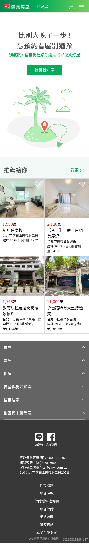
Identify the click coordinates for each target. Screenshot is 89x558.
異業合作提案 (46, 532)
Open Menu (81, 6)
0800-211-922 (57, 457)
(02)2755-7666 (46, 462)
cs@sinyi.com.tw (54, 467)
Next (85, 256)
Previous (4, 256)
